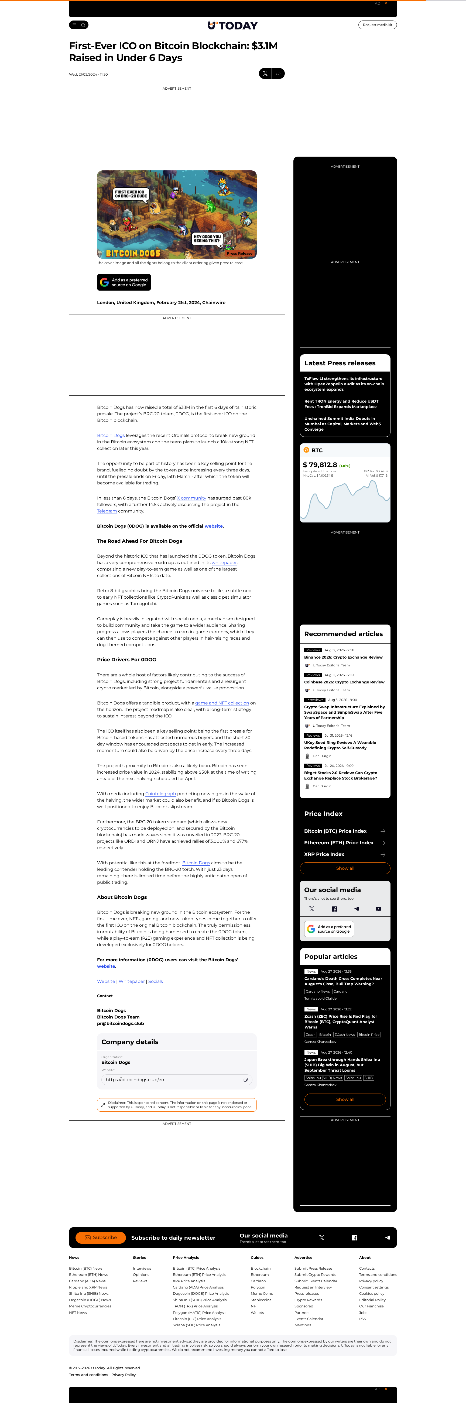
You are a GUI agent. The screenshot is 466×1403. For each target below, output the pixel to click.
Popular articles (331, 956)
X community (191, 498)
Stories (139, 1257)
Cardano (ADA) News (87, 1281)
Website (106, 981)
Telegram (107, 511)
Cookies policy (371, 1293)
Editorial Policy (372, 1300)
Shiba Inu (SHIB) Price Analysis (200, 1300)
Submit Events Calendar (315, 1281)
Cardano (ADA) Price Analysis (198, 1287)
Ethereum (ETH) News (88, 1274)
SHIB (369, 1078)
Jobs (363, 1312)
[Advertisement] (177, 125)
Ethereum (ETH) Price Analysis (199, 1274)
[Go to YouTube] (378, 909)
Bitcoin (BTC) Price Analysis (196, 1268)
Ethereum (260, 1274)
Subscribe (105, 1237)
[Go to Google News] (124, 282)
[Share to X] (265, 73)
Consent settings (374, 1287)
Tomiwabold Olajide (320, 998)
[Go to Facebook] (334, 909)
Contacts (367, 1268)
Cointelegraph (160, 793)
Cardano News (318, 991)
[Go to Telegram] (356, 909)
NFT (254, 1306)
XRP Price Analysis (189, 1281)
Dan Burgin (322, 756)
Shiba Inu (353, 1078)
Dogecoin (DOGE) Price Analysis (201, 1293)
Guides (257, 1257)
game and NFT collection (222, 703)
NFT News (78, 1312)
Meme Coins (262, 1293)
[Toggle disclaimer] (103, 1105)
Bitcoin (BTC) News (85, 1268)
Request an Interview (313, 1287)
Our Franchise (371, 1306)
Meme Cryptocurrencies (90, 1306)
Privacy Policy (123, 1374)
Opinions (141, 1274)
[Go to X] (312, 909)
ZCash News (345, 1035)
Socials (155, 981)
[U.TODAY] (233, 25)
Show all (345, 868)
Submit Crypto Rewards (315, 1274)
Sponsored (303, 1306)
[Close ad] (386, 3)
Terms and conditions (378, 1274)
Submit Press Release (313, 1268)
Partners (301, 1312)
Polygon (258, 1287)
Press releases (306, 1293)
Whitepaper (132, 981)
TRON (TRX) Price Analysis (195, 1306)
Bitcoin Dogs (111, 435)
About (365, 1257)
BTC (317, 450)
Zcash (311, 1035)
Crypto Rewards (308, 1300)
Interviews (314, 700)
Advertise (303, 1257)
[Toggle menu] (78, 25)
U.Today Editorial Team (331, 665)
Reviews (313, 650)
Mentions (302, 1325)
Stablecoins (261, 1300)
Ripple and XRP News (88, 1287)
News (311, 971)
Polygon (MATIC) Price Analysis (199, 1312)
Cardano (341, 991)
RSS (362, 1319)
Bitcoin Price (369, 1035)
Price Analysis (186, 1257)
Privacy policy (371, 1281)
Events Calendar (308, 1319)
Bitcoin (325, 1035)
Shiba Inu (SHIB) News (324, 1078)
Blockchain (261, 1268)
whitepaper (224, 562)
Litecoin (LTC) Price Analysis (197, 1319)
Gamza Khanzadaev (320, 1042)
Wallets (257, 1312)
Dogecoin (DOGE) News (90, 1300)
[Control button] (278, 73)
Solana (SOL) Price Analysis (196, 1325)
